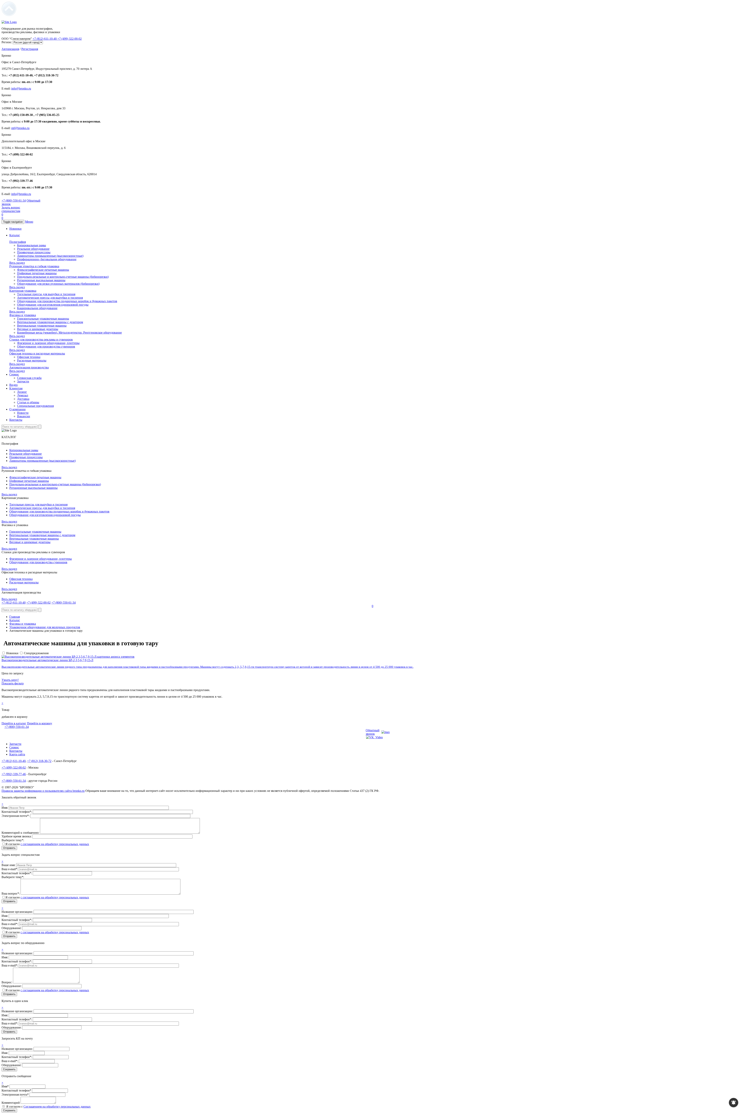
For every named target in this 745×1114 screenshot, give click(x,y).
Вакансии (23, 416)
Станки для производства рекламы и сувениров (41, 339)
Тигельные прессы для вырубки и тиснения (46, 294)
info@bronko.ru (21, 88)
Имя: (5, 807)
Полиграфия (17, 241)
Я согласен (47, 844)
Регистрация (29, 49)
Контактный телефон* (16, 1090)
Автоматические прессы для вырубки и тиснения (50, 297)
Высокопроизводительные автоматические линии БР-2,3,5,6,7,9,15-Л (47, 660)
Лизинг (22, 391)
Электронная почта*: (16, 815)
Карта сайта (17, 754)
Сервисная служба (29, 378)
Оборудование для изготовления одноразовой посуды (52, 304)
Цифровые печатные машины (37, 273)
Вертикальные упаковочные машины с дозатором (50, 322)
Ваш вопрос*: (11, 893)
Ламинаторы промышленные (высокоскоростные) (50, 255)
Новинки (15, 228)
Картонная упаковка (22, 290)
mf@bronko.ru (20, 128)
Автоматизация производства (29, 367)
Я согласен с (48, 1106)
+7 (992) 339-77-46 (14, 774)
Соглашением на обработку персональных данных (57, 1106)
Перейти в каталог (14, 723)
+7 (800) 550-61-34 (14, 200)
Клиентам (16, 388)
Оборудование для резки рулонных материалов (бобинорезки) (58, 283)
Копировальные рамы (31, 245)
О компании (17, 409)
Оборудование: (12, 928)
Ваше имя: (9, 865)
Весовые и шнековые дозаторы (37, 329)
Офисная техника (28, 357)
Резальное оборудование (33, 248)
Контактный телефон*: (17, 811)
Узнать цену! (10, 680)
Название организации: (18, 911)
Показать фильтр (13, 683)
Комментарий (11, 1102)
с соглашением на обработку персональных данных (55, 844)
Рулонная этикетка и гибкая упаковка (34, 266)
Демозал (22, 395)
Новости (23, 412)
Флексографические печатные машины (43, 269)
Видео (13, 385)
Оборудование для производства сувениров (46, 346)
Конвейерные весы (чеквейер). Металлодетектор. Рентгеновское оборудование (69, 332)
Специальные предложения (35, 405)
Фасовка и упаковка (22, 315)
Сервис (14, 374)
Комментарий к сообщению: (21, 832)
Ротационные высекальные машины (41, 280)
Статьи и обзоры (28, 402)
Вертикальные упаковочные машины (42, 325)
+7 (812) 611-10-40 (45, 38)
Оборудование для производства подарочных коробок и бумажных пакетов (67, 301)
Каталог (14, 235)
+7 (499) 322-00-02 (69, 38)
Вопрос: (7, 982)
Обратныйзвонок (372, 732)
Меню (29, 221)
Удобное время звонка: (17, 836)
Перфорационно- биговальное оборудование (46, 259)
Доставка (23, 398)
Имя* (5, 1086)
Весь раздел (17, 262)
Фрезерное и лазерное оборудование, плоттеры (48, 343)
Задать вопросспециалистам (11, 209)
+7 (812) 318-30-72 (39, 761)
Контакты (15, 419)
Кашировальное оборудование (37, 308)
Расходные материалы (31, 360)
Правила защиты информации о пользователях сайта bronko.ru (43, 790)
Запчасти (23, 381)
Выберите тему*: (13, 840)
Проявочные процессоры (33, 252)
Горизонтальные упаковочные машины (43, 318)
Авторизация (10, 49)
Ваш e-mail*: (10, 869)
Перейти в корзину (39, 723)
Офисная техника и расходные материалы (37, 353)
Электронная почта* (15, 1094)
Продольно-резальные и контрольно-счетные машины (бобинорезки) (63, 276)
